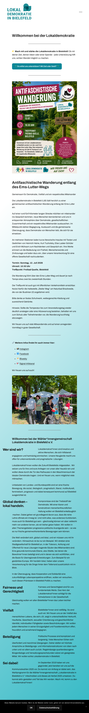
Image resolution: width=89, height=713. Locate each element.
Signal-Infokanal (27, 363)
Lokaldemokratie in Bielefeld (21, 12)
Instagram (24, 349)
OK (31, 707)
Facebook (24, 354)
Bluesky (23, 359)
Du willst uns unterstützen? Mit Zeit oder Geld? (37, 66)
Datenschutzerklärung (49, 707)
